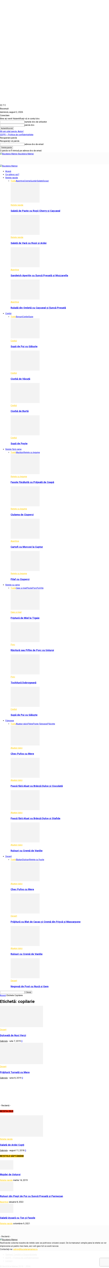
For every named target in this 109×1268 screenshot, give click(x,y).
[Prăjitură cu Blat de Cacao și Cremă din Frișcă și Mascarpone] (25, 913)
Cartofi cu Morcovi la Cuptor (27, 546)
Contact (8, 1261)
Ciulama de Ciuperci (22, 514)
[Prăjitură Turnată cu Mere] (21, 1063)
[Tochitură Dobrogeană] (25, 673)
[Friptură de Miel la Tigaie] (25, 609)
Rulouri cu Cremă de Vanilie (27, 850)
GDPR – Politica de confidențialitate (16, 134)
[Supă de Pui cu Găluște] (25, 337)
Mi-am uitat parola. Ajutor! (12, 131)
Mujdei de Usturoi (10, 1174)
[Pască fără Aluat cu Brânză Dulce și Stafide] (25, 809)
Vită (41, 588)
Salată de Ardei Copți (12, 1144)
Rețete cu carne (12, 585)
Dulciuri (25, 859)
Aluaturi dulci (22, 724)
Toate (13, 181)
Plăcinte (51, 724)
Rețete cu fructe (36, 859)
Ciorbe (25, 316)
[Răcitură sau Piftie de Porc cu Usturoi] (25, 641)
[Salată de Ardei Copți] (21, 1136)
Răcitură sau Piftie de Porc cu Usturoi (32, 650)
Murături (20, 452)
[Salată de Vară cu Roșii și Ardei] (25, 234)
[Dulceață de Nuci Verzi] (21, 1026)
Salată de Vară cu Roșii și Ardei (29, 243)
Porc (34, 588)
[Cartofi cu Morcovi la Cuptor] (25, 538)
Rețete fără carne (13, 449)
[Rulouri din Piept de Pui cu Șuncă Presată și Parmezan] (6, 1190)
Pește (29, 588)
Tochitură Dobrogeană (23, 682)
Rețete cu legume (32, 452)
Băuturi (19, 859)
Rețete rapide (11, 177)
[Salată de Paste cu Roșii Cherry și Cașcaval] (25, 202)
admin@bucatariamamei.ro (25, 1249)
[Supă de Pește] (25, 434)
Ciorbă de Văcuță (20, 378)
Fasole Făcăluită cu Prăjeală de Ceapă (32, 482)
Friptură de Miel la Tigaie (25, 618)
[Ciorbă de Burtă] (25, 402)
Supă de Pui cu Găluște (24, 346)
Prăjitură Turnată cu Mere (15, 1072)
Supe (30, 316)
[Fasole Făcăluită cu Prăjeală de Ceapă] (25, 473)
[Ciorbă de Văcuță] (25, 370)
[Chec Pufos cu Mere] (25, 744)
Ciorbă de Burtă (20, 411)
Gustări (33, 181)
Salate (40, 181)
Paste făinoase (40, 724)
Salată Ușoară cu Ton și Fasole (17, 1217)
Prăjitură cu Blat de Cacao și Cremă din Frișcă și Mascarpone (46, 921)
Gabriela (4, 1041)
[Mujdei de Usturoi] (6, 1169)
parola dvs (29, 125)
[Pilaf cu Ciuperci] (25, 570)
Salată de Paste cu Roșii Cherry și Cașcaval (35, 210)
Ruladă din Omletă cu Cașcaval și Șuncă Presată (38, 307)
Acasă (8, 171)
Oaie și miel (21, 588)
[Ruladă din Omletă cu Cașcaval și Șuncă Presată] (25, 299)
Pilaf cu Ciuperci (20, 579)
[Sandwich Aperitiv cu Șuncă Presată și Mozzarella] (25, 266)
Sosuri (46, 181)
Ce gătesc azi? (12, 174)
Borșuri (19, 316)
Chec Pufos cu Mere (22, 753)
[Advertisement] (31, 159)
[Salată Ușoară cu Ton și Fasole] (6, 1212)
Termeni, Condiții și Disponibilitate (21, 1254)
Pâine (30, 724)
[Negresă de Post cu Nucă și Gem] (25, 977)
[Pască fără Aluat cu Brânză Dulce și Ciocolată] (25, 777)
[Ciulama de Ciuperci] (25, 505)
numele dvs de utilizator (36, 122)
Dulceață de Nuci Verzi (13, 1035)
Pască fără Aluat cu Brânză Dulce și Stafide (35, 818)
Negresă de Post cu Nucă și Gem (30, 986)
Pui (38, 588)
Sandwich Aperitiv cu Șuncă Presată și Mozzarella (39, 275)
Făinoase (9, 720)
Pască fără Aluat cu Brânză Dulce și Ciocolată (37, 786)
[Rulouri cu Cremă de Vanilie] (25, 841)
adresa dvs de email (34, 144)
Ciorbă (8, 313)
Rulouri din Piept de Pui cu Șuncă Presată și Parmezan (31, 1196)
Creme (27, 181)
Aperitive (20, 181)
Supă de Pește (19, 443)
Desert (8, 856)
